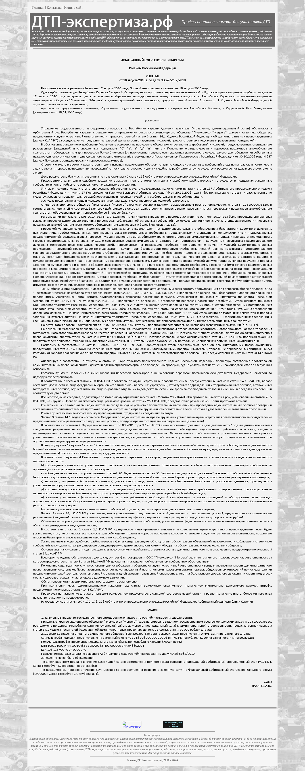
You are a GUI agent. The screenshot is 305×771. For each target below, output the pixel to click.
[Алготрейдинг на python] (173, 727)
